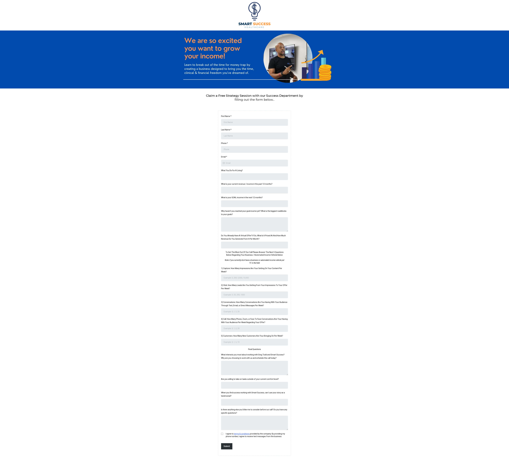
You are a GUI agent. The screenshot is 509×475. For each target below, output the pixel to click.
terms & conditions (242, 434)
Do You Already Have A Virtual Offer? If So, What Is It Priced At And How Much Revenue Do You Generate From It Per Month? (253, 237)
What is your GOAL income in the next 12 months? (242, 197)
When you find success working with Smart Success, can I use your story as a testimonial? (253, 394)
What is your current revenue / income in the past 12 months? (246, 184)
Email (224, 157)
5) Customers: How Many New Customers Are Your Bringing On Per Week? (252, 336)
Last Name (226, 130)
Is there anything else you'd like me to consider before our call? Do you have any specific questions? (254, 411)
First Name (226, 116)
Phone (224, 143)
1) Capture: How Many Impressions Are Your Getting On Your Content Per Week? (251, 270)
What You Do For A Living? (232, 170)
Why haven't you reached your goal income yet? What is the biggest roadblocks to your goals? (253, 212)
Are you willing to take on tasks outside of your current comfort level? (250, 379)
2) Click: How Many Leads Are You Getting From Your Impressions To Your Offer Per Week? (254, 287)
